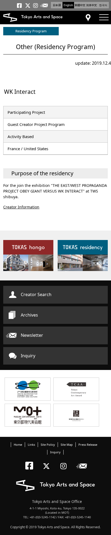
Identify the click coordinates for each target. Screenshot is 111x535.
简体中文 (91, 5)
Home (18, 445)
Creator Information (21, 207)
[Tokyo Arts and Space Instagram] (65, 461)
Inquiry (28, 356)
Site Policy (48, 445)
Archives (29, 315)
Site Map (67, 445)
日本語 (57, 5)
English (68, 5)
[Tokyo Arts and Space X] (47, 461)
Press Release (87, 445)
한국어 (103, 5)
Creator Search (36, 294)
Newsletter (32, 335)
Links (31, 445)
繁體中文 (80, 5)
